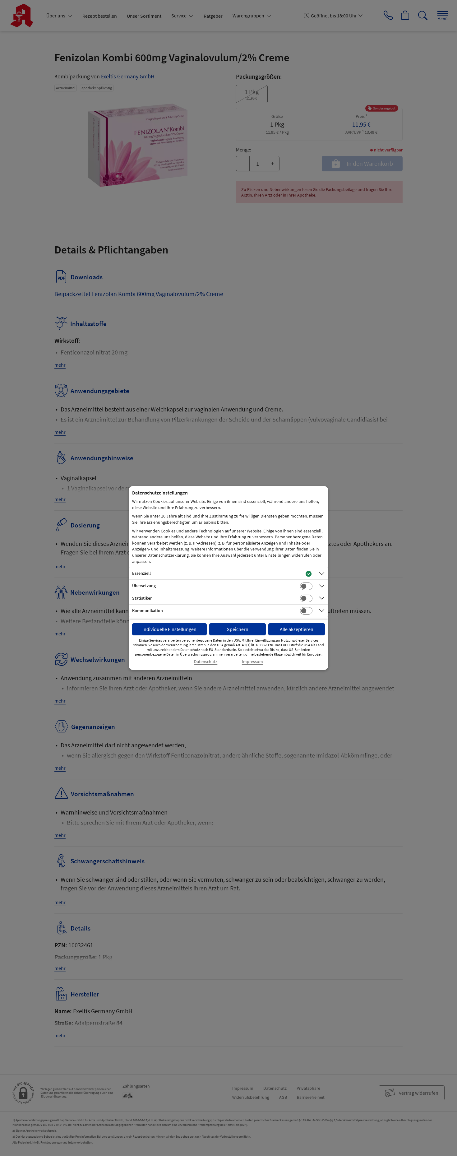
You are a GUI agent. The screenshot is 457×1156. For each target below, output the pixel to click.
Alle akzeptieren (296, 629)
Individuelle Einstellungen (169, 629)
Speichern (237, 629)
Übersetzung (144, 585)
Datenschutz (205, 661)
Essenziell (141, 573)
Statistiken (142, 598)
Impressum (252, 661)
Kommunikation (147, 610)
